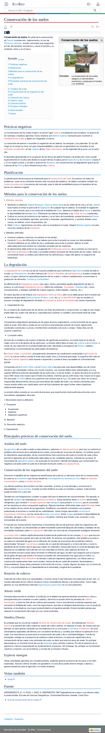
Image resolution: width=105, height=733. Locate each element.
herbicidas (47, 643)
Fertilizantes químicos (60, 248)
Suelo (59, 210)
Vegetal (31, 204)
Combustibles (43, 279)
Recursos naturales (13, 43)
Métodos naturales (14, 200)
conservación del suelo (61, 178)
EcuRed (18, 4)
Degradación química (34, 286)
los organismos (37, 530)
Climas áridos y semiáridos (19, 353)
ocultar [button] (21, 59)
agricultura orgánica (26, 460)
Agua (35, 213)
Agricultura (73, 159)
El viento (21, 378)
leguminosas (44, 584)
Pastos (47, 204)
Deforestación (20, 273)
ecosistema (22, 478)
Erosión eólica (46, 366)
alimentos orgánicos (36, 516)
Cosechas (35, 227)
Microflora (12, 251)
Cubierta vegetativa (20, 359)
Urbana (51, 165)
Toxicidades (69, 286)
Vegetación (45, 207)
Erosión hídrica (27, 366)
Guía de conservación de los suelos (24, 699)
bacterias (69, 478)
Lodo (51, 297)
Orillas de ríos (80, 213)
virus (77, 478)
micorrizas (83, 511)
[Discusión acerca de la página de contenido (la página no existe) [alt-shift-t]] (11, 26)
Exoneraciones (44, 729)
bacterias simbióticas (46, 499)
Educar (57, 132)
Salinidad (79, 286)
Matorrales (57, 204)
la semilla (72, 628)
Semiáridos (69, 300)
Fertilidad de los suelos (14, 138)
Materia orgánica (59, 135)
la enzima (82, 499)
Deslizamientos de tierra (37, 297)
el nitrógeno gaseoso (37, 502)
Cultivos (16, 225)
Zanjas (19, 240)
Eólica (59, 294)
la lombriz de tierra (33, 481)
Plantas (81, 345)
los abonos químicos (69, 449)
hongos (70, 513)
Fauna (87, 210)
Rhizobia (90, 505)
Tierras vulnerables (55, 273)
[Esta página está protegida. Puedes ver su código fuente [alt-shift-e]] (87, 26)
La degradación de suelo (15, 270)
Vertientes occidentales (14, 149)
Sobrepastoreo (74, 273)
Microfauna (24, 251)
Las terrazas (32, 543)
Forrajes (30, 279)
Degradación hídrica (45, 294)
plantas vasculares (51, 513)
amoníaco (77, 502)
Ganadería (86, 159)
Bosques (51, 162)
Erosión (95, 216)
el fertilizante (83, 628)
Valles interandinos (53, 149)
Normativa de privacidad (15, 729)
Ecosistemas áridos (53, 300)
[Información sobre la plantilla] (102, 40)
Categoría (8, 718)
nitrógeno (18, 499)
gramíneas (57, 584)
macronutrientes (24, 488)
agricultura (11, 449)
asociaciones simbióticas (15, 513)
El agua (85, 535)
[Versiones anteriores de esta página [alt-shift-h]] (92, 26)
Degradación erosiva (30, 283)
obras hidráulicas (28, 558)
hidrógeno (54, 502)
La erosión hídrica (12, 535)
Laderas (35, 149)
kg (22, 491)
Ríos (20, 165)
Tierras (10, 40)
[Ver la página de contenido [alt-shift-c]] (5, 26)
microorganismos (56, 478)
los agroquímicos (71, 463)
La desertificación (68, 297)
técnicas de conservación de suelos (55, 622)
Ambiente (93, 342)
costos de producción (13, 184)
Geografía (18, 718)
